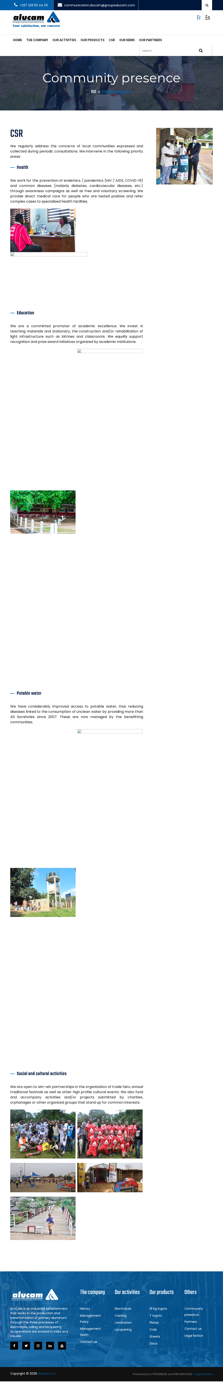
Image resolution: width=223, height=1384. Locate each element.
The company (37, 40)
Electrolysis (123, 1308)
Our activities (64, 40)
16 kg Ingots (158, 1308)
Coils (153, 1329)
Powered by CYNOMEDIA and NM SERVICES (162, 1374)
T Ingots (156, 1315)
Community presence (193, 1311)
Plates (154, 1322)
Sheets (155, 1336)
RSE (93, 91)
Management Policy (90, 1318)
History (85, 1308)
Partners (190, 1322)
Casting (121, 1315)
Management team (90, 1331)
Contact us (88, 1342)
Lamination (123, 1322)
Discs (153, 1343)
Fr (199, 18)
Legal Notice (193, 1335)
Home (17, 40)
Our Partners (150, 40)
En (207, 18)
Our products (93, 40)
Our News (127, 40)
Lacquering (123, 1329)
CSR (112, 40)
